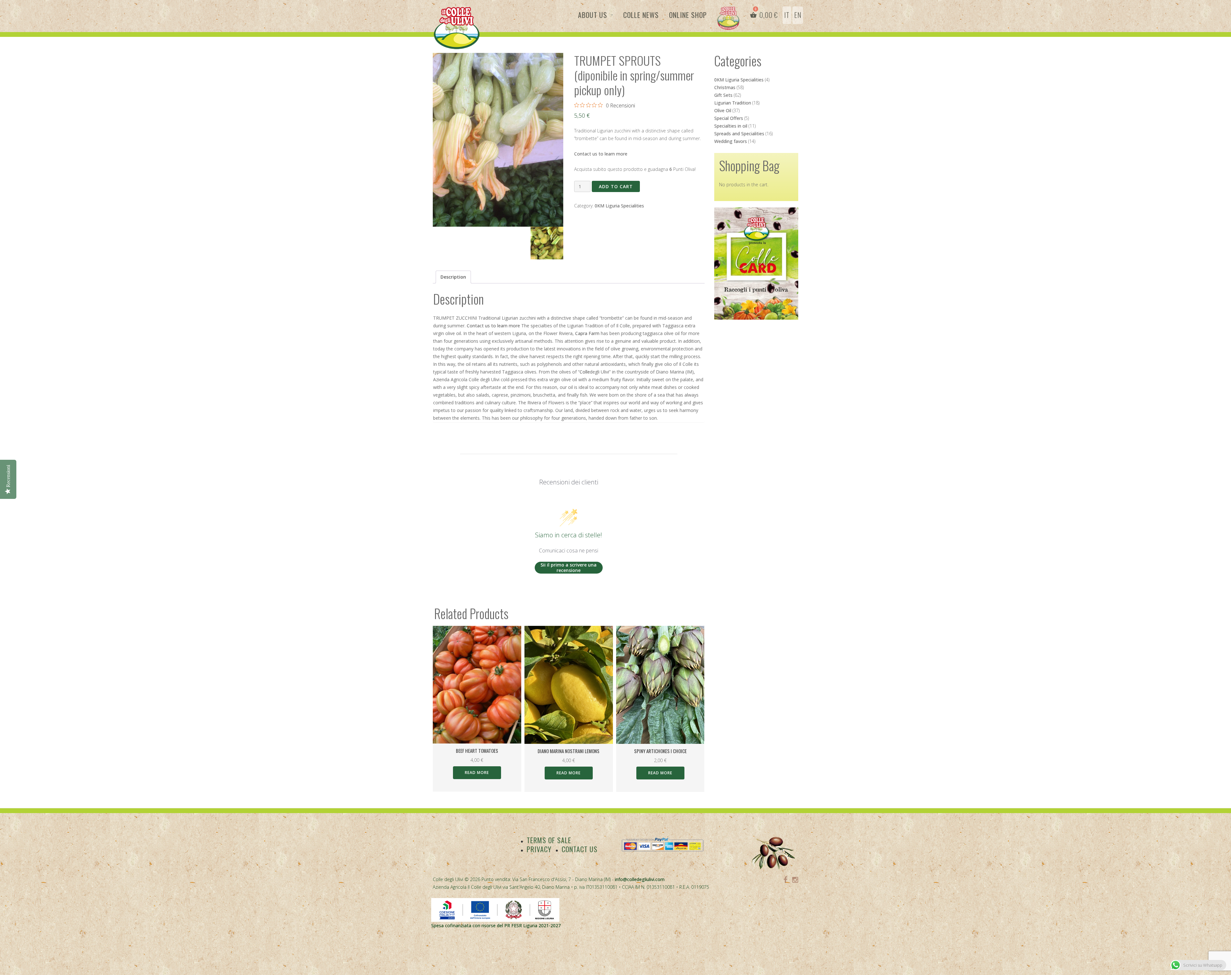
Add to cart (616, 186)
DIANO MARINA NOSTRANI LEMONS (568, 750)
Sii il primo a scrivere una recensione (568, 568)
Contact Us (580, 849)
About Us (592, 15)
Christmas (724, 87)
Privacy (539, 849)
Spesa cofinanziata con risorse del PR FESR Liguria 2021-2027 (496, 925)
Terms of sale (549, 840)
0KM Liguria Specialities (619, 206)
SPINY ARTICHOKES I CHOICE (660, 750)
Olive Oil (722, 110)
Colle (585, 372)
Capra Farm (587, 333)
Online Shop (688, 15)
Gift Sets (723, 95)
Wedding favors (730, 141)
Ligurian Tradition (732, 103)
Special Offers (728, 118)
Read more (477, 772)
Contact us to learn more (600, 154)
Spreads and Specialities (739, 133)
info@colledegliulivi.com (640, 879)
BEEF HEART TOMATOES (477, 750)
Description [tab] (453, 277)
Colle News (641, 15)
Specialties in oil (730, 126)
